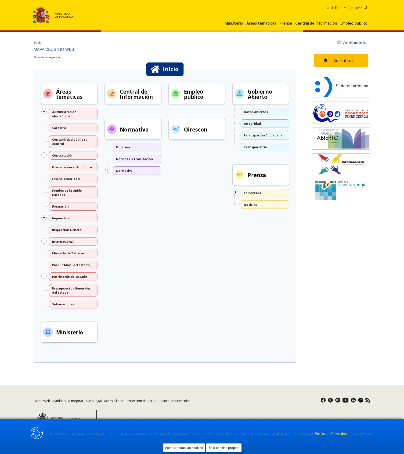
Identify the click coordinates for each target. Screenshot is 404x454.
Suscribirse (344, 60)
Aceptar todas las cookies (184, 448)
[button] (44, 111)
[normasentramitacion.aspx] (341, 164)
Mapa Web (42, 401)
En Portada (252, 193)
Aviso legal (94, 401)
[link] (323, 401)
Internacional (63, 241)
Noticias (250, 204)
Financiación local (66, 179)
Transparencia (255, 147)
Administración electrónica (64, 114)
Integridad (252, 123)
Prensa (285, 23)
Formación (60, 206)
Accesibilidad (113, 401)
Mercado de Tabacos (68, 253)
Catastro (59, 128)
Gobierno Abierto (260, 94)
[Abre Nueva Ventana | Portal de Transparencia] (341, 190)
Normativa (134, 129)
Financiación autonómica (72, 167)
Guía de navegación (47, 57)
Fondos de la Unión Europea (67, 192)
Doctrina (123, 147)
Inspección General (67, 230)
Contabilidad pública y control (69, 141)
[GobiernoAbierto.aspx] (341, 139)
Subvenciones (63, 304)
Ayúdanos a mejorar (67, 401)
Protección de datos (141, 401)
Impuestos (60, 218)
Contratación (62, 155)
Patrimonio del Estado (69, 277)
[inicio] (341, 113)
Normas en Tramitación (134, 159)
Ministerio (234, 23)
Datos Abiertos (256, 112)
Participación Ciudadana (263, 135)
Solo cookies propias (224, 448)
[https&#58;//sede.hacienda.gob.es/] (341, 87)
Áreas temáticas (261, 23)
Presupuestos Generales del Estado (71, 290)
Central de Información (316, 23)
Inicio (38, 42)
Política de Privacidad (331, 434)
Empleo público (354, 23)
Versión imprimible (355, 42)
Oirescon (195, 129)
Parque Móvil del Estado (71, 265)
